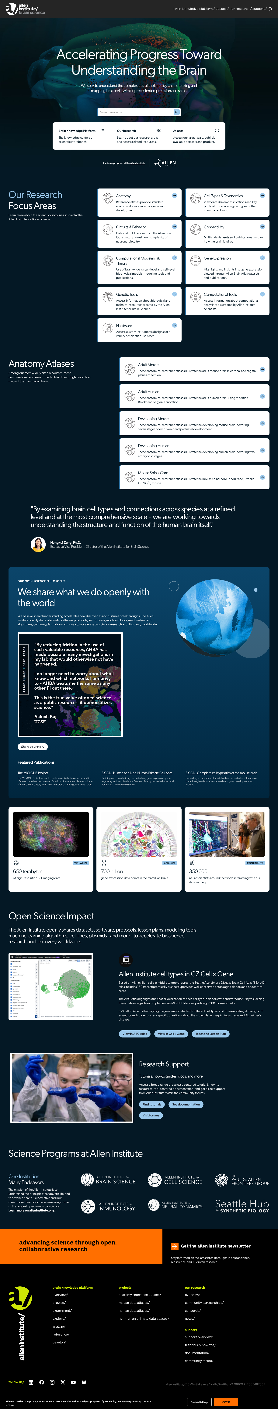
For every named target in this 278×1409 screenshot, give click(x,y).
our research (239, 9)
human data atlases (133, 1310)
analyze (58, 1326)
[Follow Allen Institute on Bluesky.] (84, 1382)
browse (58, 1303)
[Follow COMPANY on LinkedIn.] (31, 1382)
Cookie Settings (199, 1402)
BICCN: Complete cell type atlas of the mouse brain (221, 772)
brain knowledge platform (193, 9)
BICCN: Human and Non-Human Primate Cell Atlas (137, 772)
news (189, 1318)
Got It (226, 1402)
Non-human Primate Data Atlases (143, 1318)
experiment (61, 1310)
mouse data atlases (133, 1303)
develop (58, 1342)
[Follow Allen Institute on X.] (62, 1382)
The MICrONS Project (33, 772)
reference (60, 1334)
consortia (192, 1310)
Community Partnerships (203, 1303)
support (258, 9)
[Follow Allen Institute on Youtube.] (73, 1382)
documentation (196, 1353)
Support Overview (198, 1337)
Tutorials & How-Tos (199, 1345)
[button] (194, 9)
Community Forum (198, 1361)
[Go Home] (24, 1323)
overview (59, 1295)
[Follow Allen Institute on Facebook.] (41, 1382)
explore (58, 1318)
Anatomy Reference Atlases (139, 1295)
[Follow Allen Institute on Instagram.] (52, 1382)
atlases (221, 9)
